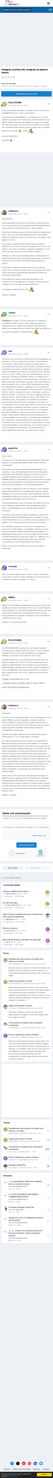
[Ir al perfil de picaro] (48, 915)
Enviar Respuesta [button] (26, 845)
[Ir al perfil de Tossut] (4, 314)
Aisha (8, 942)
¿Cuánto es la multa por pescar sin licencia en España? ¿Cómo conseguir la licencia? (25, 1233)
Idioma (6, 1469)
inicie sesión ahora (16, 818)
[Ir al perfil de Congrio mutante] (48, 929)
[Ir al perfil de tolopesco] (4, 212)
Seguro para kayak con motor (20, 981)
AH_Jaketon (13, 1168)
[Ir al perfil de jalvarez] (47, 892)
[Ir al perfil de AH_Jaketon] (5, 1166)
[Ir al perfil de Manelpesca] (5, 1024)
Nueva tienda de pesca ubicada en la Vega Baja (22, 940)
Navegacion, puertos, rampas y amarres (31, 86)
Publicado (18, 105)
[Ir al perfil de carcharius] (5, 1148)
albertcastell (10, 894)
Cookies (46, 1469)
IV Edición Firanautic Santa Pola (21, 1207)
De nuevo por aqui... (10, 903)
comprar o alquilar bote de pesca (16, 891)
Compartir (14, 868)
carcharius (13, 1152)
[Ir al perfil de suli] (4, 352)
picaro (14, 1008)
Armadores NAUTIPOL (17, 1165)
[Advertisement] (26, 40)
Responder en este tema (26, 94)
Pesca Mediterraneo (19, 1186)
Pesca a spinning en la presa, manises (24, 1035)
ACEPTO (44, 1474)
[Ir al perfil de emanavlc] (5, 1036)
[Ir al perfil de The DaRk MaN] (5, 1208)
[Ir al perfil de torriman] (4, 567)
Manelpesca (10, 919)
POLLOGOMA (10, 84)
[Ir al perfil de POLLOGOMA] (4, 104)
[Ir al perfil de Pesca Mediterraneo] (5, 1182)
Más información (13, 1476)
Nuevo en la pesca (10, 928)
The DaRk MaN (17, 1210)
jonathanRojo (17, 964)
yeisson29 (10, 931)
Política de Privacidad (21, 1469)
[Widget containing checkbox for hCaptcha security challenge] (26, 853)
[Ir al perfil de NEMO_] (4, 599)
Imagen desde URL (39, 836)
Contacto (36, 1469)
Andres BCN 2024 (13, 905)
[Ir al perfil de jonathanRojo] (5, 960)
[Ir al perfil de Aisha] (48, 941)
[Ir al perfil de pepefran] (4, 449)
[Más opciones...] (48, 104)
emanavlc (15, 1037)
